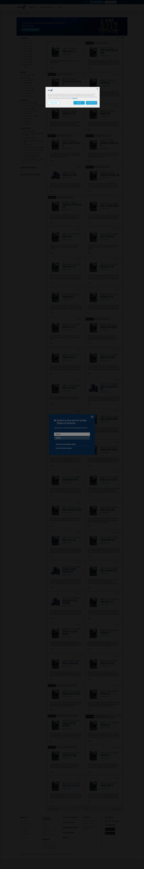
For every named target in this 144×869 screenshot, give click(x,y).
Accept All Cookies (91, 102)
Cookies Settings (53, 102)
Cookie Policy (75, 98)
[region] (73, 97)
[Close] (97, 89)
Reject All (79, 102)
